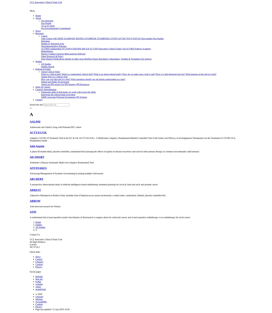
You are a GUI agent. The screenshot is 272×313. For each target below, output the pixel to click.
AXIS (33, 211)
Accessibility (41, 302)
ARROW (35, 200)
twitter (38, 281)
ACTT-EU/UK (38, 132)
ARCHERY (36, 179)
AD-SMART (37, 157)
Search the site (36, 104)
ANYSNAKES (38, 168)
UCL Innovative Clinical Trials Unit (46, 2)
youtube (39, 284)
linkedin (39, 276)
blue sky (39, 279)
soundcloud (40, 289)
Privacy (38, 267)
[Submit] (31, 108)
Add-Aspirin (37, 146)
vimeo (38, 287)
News (38, 257)
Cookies (39, 264)
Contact (38, 259)
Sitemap (39, 299)
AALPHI (35, 121)
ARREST (35, 190)
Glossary (39, 262)
